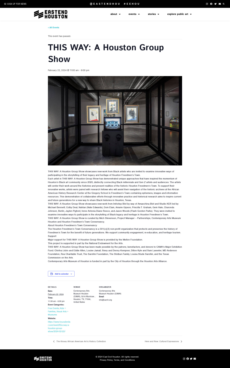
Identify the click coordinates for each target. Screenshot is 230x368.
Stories (152, 14)
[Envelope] (219, 3)
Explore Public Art (177, 14)
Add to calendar (62, 274)
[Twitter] (215, 3)
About (113, 14)
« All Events (53, 27)
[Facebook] (211, 3)
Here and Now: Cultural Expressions (162, 341)
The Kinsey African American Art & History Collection (81, 341)
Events (132, 14)
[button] (223, 4)
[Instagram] (207, 3)
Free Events (53, 308)
